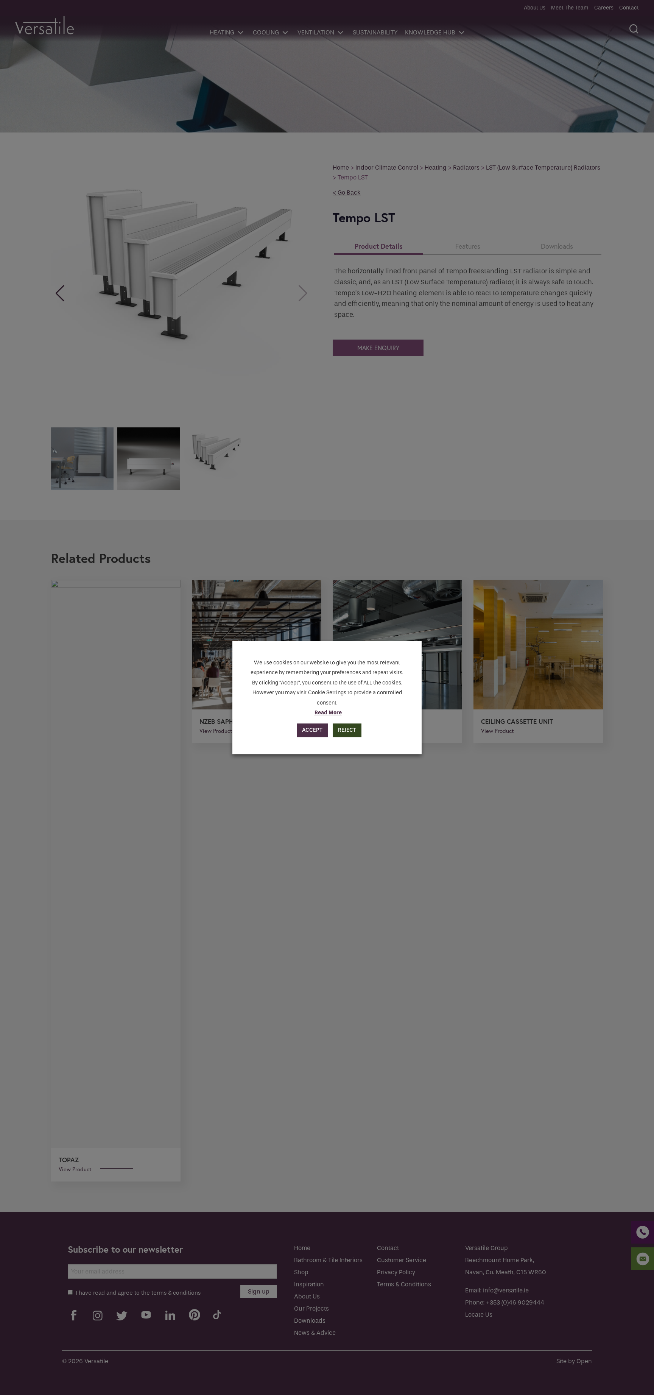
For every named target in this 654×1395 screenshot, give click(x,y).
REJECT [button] (347, 730)
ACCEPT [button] (312, 730)
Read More (328, 712)
